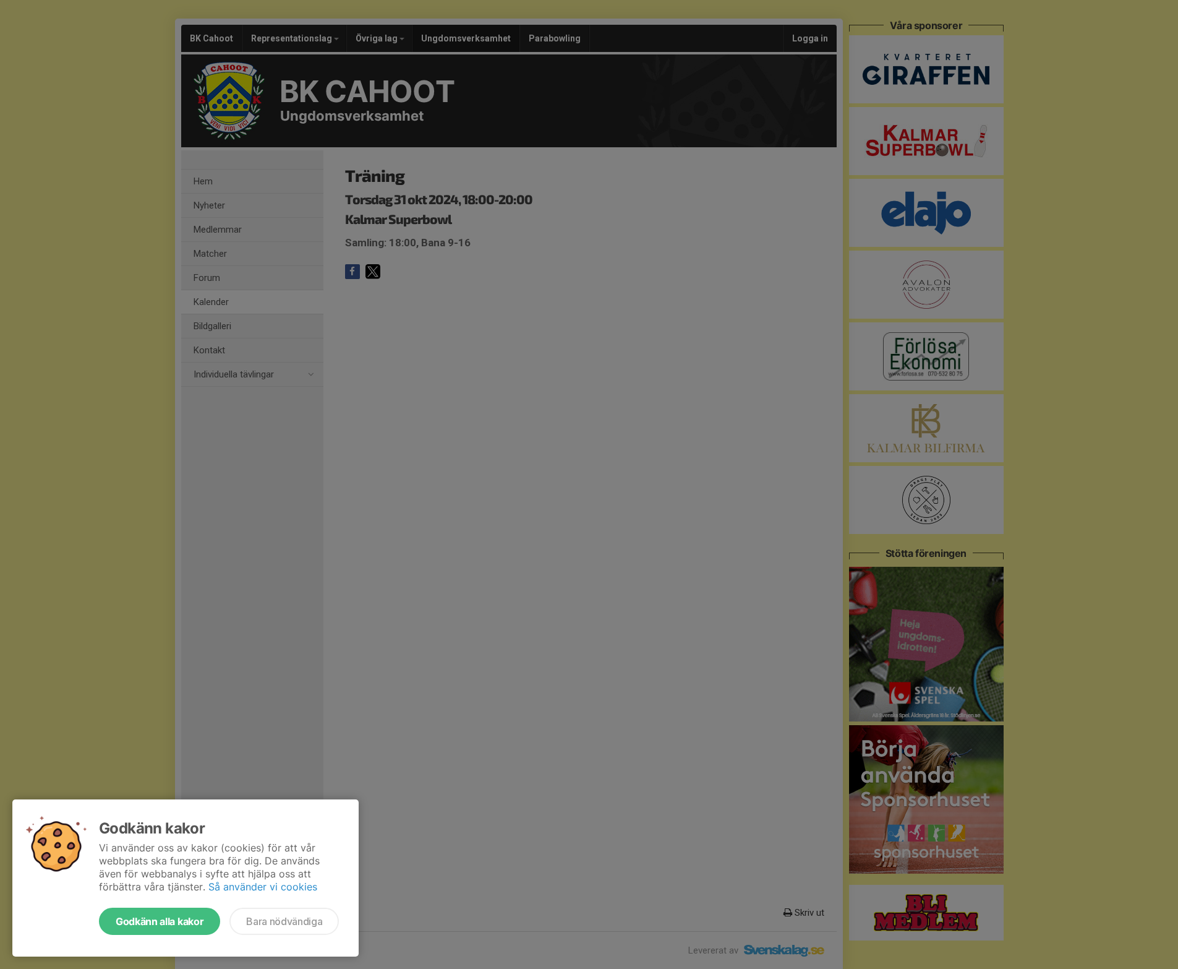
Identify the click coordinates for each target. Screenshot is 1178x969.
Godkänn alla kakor (159, 921)
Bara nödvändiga (284, 921)
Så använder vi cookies (262, 887)
